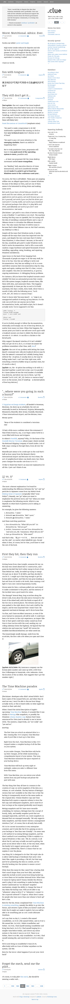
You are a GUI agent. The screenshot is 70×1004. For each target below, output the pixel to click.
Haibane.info (52, 96)
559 (12, 986)
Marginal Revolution (54, 110)
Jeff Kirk (50, 99)
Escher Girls (51, 92)
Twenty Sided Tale (53, 121)
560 (17, 986)
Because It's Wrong (53, 58)
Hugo (21, 997)
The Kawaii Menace (54, 116)
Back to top (35, 999)
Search (46, 2)
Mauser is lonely (53, 112)
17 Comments (22, 98)
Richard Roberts (52, 114)
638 (41, 986)
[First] (49, 22)
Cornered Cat (52, 90)
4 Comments (22, 36)
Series (26, 2)
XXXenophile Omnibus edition (57, 45)
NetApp (13, 714)
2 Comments (22, 689)
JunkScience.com (53, 101)
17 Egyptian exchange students (13, 404)
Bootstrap (26, 997)
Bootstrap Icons (52, 997)
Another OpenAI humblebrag (56, 47)
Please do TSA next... (54, 56)
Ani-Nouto (51, 76)
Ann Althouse (52, 79)
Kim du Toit (51, 103)
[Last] (63, 22)
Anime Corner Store (54, 78)
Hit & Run (51, 98)
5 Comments (22, 75)
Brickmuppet (52, 85)
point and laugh (22, 43)
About (52, 2)
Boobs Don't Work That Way (56, 83)
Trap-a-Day (51, 119)
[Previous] (52, 22)
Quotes (39, 2)
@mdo (39, 997)
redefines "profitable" (28, 23)
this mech (24, 977)
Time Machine (15, 712)
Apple (41, 689)
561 (22, 986)
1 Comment (22, 479)
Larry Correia (52, 105)
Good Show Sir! (52, 94)
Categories (19, 2)
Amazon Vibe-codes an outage (57, 60)
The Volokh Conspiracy (55, 118)
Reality (40, 397)
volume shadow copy (18, 717)
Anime (40, 969)
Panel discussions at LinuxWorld (14, 123)
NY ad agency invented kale (56, 43)
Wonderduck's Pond (54, 123)
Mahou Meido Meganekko (56, 109)
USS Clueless (52, 31)
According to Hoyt (53, 72)
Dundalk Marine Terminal (12, 441)
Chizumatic (51, 32)
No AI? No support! (53, 49)
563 (32, 986)
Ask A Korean (52, 81)
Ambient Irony (52, 74)
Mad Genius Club (53, 107)
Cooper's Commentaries (55, 89)
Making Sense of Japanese (12, 494)
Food (41, 36)
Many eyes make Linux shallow (57, 54)
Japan (41, 75)
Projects (32, 2)
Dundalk (14, 438)
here (33, 346)
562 (27, 986)
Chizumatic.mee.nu (54, 34)
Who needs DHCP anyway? (56, 61)
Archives (10, 2)
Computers (39, 98)
